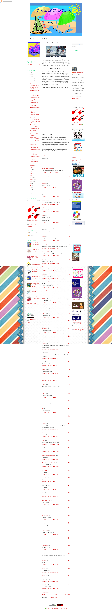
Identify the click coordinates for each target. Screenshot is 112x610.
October (31, 82)
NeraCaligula (44, 470)
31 (69, 408)
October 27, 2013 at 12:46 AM (50, 481)
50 (69, 553)
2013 (30, 76)
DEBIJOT (44, 369)
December (32, 78)
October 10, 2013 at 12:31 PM (50, 196)
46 (69, 523)
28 (69, 384)
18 (69, 306)
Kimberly (44, 266)
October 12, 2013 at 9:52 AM (50, 270)
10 (69, 244)
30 (69, 401)
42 (69, 493)
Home (56, 594)
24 (69, 352)
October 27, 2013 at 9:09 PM (50, 572)
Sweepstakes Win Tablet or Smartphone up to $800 (35, 99)
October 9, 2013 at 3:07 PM (50, 180)
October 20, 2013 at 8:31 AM (50, 397)
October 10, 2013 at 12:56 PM (50, 204)
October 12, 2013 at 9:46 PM (50, 295)
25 (69, 362)
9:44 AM (45, 160)
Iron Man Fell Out (33, 144)
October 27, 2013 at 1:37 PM (50, 512)
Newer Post (44, 594)
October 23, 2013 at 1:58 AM (50, 412)
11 (69, 252)
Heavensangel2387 (46, 244)
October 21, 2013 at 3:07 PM (50, 405)
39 (69, 470)
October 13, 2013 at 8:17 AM (50, 302)
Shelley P (44, 416)
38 (69, 463)
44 (69, 508)
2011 (30, 185)
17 (69, 298)
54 (69, 585)
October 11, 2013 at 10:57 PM (50, 255)
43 (69, 500)
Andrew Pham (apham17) (47, 168)
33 (69, 423)
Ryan (43, 215)
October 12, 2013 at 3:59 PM (50, 278)
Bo (42, 408)
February (32, 179)
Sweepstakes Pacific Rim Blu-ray (51, 43)
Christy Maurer (45, 545)
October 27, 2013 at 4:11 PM (50, 542)
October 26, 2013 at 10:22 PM (50, 466)
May (31, 173)
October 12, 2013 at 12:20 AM (50, 263)
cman (43, 440)
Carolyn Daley (45, 530)
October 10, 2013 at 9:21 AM (50, 187)
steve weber (44, 575)
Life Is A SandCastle (78, 72)
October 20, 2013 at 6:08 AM (50, 390)
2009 (30, 189)
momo (43, 225)
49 (69, 545)
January (31, 181)
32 (69, 416)
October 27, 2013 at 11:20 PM (50, 581)
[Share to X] (45, 158)
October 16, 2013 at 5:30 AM (50, 340)
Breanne (43, 568)
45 (69, 515)
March (31, 177)
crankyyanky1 (45, 290)
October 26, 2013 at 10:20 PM (50, 459)
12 (69, 259)
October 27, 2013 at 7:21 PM (50, 564)
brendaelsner (44, 477)
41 (69, 485)
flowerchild (44, 191)
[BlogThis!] (44, 158)
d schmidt (44, 183)
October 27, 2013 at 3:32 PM (50, 534)
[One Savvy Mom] (78, 323)
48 (69, 538)
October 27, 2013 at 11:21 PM (50, 588)
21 (69, 328)
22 (69, 336)
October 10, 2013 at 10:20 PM (50, 233)
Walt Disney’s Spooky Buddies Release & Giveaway (35, 285)
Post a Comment (45, 592)
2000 (30, 193)
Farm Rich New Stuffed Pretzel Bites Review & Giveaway (35, 264)
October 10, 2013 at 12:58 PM (50, 211)
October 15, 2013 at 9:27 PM (50, 325)
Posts (30, 232)
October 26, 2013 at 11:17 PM (50, 474)
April (31, 175)
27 (69, 377)
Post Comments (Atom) (52, 597)
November (32, 80)
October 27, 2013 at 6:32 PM (50, 557)
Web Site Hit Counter (31, 319)
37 (69, 455)
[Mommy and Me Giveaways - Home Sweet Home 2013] (78, 330)
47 (69, 530)
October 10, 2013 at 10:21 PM (50, 240)
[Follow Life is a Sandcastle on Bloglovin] (77, 44)
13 (69, 267)
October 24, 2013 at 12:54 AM (50, 444)
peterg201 (44, 508)
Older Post (67, 594)
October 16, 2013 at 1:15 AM (50, 332)
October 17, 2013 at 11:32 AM (50, 365)
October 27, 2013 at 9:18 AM (50, 496)
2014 (30, 74)
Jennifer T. (44, 298)
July (31, 169)
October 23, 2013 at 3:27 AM (50, 420)
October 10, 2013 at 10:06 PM (50, 222)
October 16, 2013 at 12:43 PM (50, 349)
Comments (31, 235)
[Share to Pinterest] (47, 158)
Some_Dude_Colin (46, 500)
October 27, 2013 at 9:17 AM (50, 489)
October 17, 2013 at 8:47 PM (50, 373)
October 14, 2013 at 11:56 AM (50, 310)
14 (69, 274)
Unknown (44, 200)
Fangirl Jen (44, 560)
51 (69, 560)
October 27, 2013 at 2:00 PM (50, 519)
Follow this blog (78, 223)
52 (69, 568)
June (31, 171)
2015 (30, 72)
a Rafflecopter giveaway (47, 155)
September (32, 165)
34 (69, 433)
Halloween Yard (33, 124)
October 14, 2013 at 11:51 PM (50, 317)
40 (69, 478)
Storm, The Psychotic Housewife (48, 455)
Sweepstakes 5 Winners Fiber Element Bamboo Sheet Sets (35, 158)
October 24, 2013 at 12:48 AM (50, 436)
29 (69, 393)
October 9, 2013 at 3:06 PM (50, 172)
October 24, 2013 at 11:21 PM (50, 451)
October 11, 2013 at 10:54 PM (50, 248)
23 (69, 343)
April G (43, 274)
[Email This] (42, 158)
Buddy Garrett (45, 515)
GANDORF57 (45, 321)
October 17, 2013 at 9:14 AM (50, 358)
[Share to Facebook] (46, 158)
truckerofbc (44, 376)
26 (69, 369)
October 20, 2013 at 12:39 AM (50, 380)
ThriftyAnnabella (45, 281)
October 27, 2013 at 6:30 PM (50, 549)
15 (69, 282)
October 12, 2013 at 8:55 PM (50, 287)
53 (69, 575)
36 (69, 448)
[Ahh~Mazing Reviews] (77, 320)
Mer (43, 361)
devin (43, 259)
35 (69, 440)
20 (69, 321)
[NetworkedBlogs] (78, 222)
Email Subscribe (75, 122)
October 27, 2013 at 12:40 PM (50, 504)
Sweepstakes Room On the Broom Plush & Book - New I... (34, 104)
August (31, 167)
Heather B (44, 432)
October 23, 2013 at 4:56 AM (50, 429)
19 (69, 313)
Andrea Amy (44, 328)
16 (69, 291)
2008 (30, 191)
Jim (42, 538)
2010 (30, 187)
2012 (30, 183)
